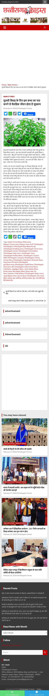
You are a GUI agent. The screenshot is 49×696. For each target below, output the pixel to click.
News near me (31, 271)
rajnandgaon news (10, 276)
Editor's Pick (9, 443)
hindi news (7, 267)
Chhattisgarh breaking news (13, 249)
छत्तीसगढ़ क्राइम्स (27, 278)
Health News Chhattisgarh (34, 264)
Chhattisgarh (8, 246)
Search (45, 652)
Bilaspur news (25, 244)
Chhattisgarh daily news (12, 253)
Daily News (27, 260)
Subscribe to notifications (11, 645)
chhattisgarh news (28, 253)
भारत (37, 278)
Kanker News (33, 269)
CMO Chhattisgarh (10, 258)
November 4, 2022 (10, 108)
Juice (26, 269)
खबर (14, 278)
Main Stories (9, 96)
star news (40, 276)
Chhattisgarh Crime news (33, 249)
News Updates (8, 273)
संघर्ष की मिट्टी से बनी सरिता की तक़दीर (17, 449)
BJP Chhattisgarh (36, 244)
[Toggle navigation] (5, 27)
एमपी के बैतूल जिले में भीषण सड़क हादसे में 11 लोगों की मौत (25, 301)
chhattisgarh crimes (10, 251)
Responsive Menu (45, 2)
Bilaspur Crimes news (11, 244)
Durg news (7, 262)
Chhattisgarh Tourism (31, 255)
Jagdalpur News (17, 269)
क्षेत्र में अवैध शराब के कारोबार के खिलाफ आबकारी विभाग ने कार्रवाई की (23, 593)
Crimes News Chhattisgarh (13, 260)
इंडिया (5, 278)
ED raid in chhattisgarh (20, 262)
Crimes (37, 258)
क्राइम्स (10, 278)
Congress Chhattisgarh (25, 258)
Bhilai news (27, 242)
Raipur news (39, 273)
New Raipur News (19, 271)
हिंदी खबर (42, 278)
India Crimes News (31, 267)
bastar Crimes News (15, 242)
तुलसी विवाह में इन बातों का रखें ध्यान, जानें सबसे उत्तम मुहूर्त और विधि (25, 292)
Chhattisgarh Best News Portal (24, 246)
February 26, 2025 (9, 534)
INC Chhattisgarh (18, 267)
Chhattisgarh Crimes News (28, 251)
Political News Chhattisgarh (24, 273)
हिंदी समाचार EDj (8, 280)
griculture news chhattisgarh (13, 264)
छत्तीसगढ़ (18, 278)
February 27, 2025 (9, 452)
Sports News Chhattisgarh (26, 276)
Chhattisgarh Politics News (13, 255)
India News (7, 269)
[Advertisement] (24, 56)
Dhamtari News (37, 260)
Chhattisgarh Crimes (24, 108)
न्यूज (33, 278)
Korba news (7, 271)
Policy (39, 689)
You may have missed (14, 415)
